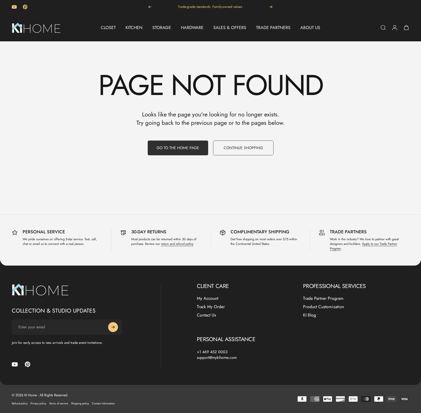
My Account (207, 298)
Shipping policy (80, 403)
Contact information (103, 403)
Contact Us (206, 315)
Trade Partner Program (323, 298)
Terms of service (58, 403)
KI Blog (309, 315)
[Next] (270, 7)
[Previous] (150, 7)
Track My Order (211, 307)
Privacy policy (38, 403)
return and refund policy (177, 243)
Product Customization (323, 307)
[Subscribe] (113, 327)
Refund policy (20, 403)
